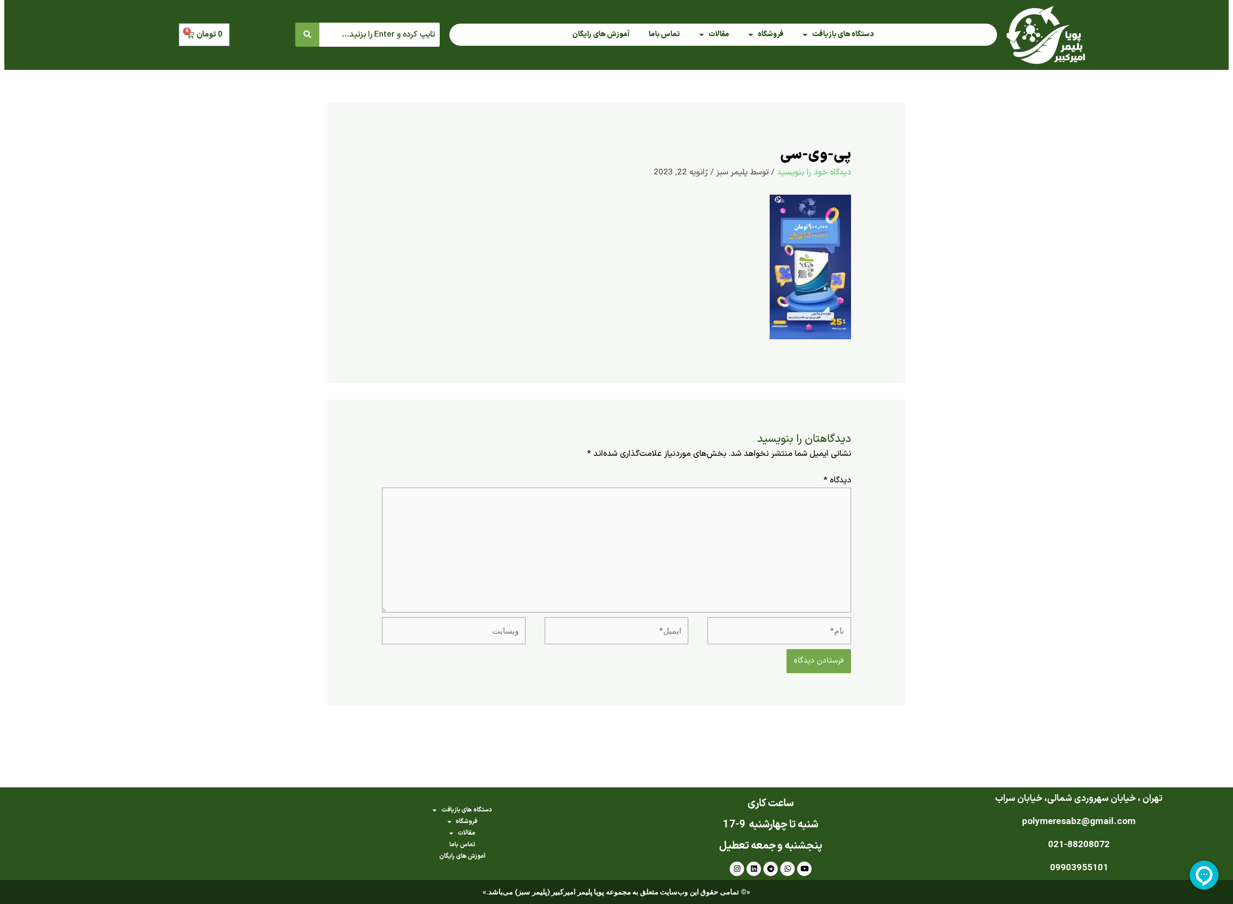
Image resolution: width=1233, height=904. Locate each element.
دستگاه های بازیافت (843, 34)
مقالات (718, 34)
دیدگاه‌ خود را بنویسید (814, 172)
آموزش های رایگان (601, 34)
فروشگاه (771, 34)
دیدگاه (837, 480)
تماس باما (664, 34)
